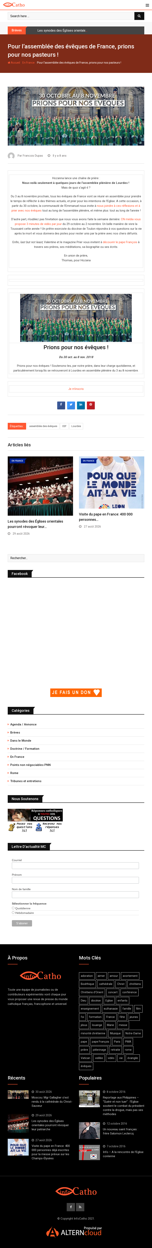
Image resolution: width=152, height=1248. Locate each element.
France (110, 1017)
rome (128, 1049)
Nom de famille (21, 889)
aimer (101, 975)
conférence (129, 992)
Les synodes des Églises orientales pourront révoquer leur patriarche (85, 30)
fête (122, 1017)
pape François (100, 1041)
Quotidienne (22, 908)
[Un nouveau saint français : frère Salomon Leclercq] (89, 1130)
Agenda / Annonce (23, 724)
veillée (99, 1058)
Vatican (85, 1058)
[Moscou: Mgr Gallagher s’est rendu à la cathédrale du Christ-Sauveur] (18, 1094)
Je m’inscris (76, 389)
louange (97, 1025)
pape (84, 1041)
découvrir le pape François (120, 242)
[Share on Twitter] (71, 408)
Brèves (15, 732)
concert (113, 992)
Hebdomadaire (24, 912)
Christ (120, 984)
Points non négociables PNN (30, 765)
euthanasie (111, 1008)
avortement (130, 975)
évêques (86, 1066)
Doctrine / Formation (24, 748)
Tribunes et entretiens (25, 781)
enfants (122, 1000)
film (138, 1008)
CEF (64, 426)
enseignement (90, 1008)
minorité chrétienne (93, 1033)
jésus (84, 1025)
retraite (115, 1049)
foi (82, 1017)
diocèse (96, 1000)
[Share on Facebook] (61, 408)
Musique (115, 1033)
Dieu (83, 1000)
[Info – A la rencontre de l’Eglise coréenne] (89, 1152)
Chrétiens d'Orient (92, 992)
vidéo (111, 1058)
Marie (110, 1025)
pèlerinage (99, 1049)
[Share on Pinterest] (91, 408)
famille (127, 1008)
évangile (132, 1058)
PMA (128, 1041)
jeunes (134, 1017)
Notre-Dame (133, 1033)
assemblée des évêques (43, 426)
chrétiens (135, 984)
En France (28, 62)
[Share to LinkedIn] (81, 408)
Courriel (17, 860)
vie (121, 1058)
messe (123, 1025)
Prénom (17, 874)
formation (95, 1017)
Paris (117, 1041)
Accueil (15, 62)
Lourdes (76, 426)
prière (84, 1049)
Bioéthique (87, 984)
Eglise (109, 1000)
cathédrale (105, 984)
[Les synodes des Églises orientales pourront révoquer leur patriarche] (18, 1123)
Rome (14, 773)
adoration (87, 975)
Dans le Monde (20, 740)
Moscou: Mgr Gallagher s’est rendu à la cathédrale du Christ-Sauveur (52, 1102)
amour (114, 975)
